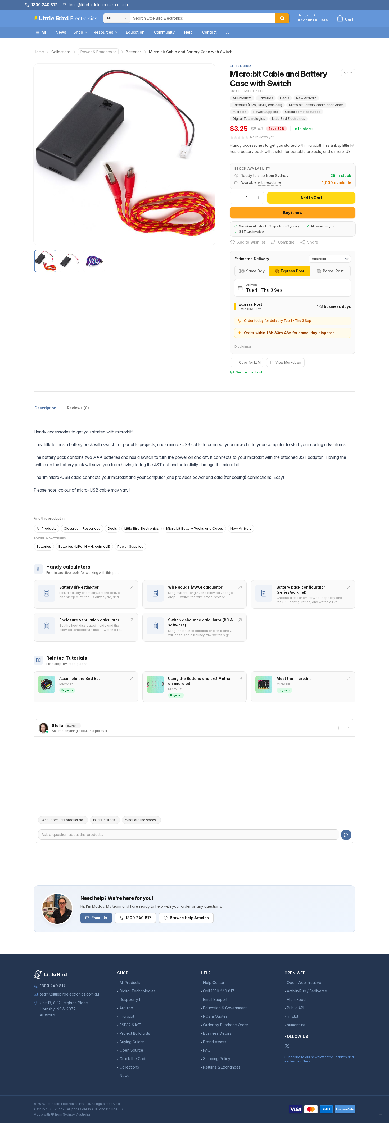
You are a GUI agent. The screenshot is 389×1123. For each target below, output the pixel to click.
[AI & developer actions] (348, 72)
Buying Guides (132, 1041)
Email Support (215, 999)
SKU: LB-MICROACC (246, 91)
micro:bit (239, 112)
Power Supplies (265, 112)
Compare (286, 242)
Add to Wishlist (251, 242)
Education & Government (225, 1008)
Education (135, 32)
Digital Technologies (249, 119)
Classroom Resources (302, 112)
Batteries (134, 51)
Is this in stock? (105, 820)
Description (45, 408)
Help (188, 32)
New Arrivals (306, 98)
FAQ (206, 1050)
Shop (78, 32)
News (61, 32)
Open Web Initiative (304, 982)
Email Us (99, 917)
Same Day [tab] (255, 271)
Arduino (126, 1008)
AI (228, 32)
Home (39, 51)
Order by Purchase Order (225, 1025)
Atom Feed (296, 999)
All (44, 32)
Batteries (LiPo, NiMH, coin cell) (257, 105)
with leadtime (269, 182)
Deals (284, 98)
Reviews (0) (78, 408)
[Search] (282, 18)
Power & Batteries (96, 51)
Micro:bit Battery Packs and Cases (316, 105)
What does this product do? (63, 820)
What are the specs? (141, 820)
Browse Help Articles (189, 917)
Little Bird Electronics (288, 119)
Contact (209, 32)
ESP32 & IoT (130, 1025)
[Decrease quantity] (235, 198)
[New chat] (338, 728)
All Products (242, 98)
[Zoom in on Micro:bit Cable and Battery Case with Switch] (124, 154)
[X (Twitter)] (287, 1046)
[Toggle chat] (347, 728)
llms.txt (292, 1016)
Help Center (213, 982)
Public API (295, 1008)
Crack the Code (134, 1058)
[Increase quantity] (258, 198)
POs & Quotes (215, 1016)
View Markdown (288, 362)
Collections (61, 51)
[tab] (289, 271)
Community (164, 32)
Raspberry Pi (131, 999)
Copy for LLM (250, 362)
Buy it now (292, 212)
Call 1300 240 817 (218, 991)
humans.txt (296, 1025)
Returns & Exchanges (222, 1067)
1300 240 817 (138, 917)
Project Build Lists (135, 1033)
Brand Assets (214, 1041)
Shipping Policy (216, 1058)
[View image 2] (69, 261)
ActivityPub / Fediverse (307, 991)
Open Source (131, 1050)
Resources (103, 32)
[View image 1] (45, 261)
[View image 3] (94, 261)
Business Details (217, 1033)
